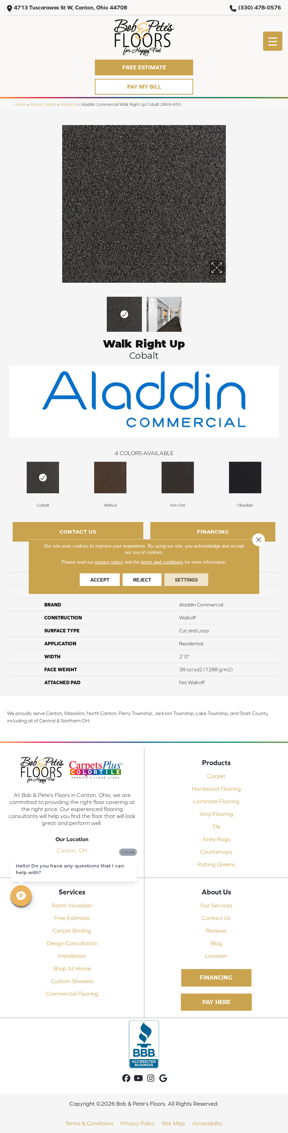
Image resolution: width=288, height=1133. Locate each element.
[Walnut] (110, 477)
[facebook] (126, 1078)
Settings (186, 580)
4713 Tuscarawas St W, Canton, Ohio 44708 (70, 7)
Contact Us (77, 531)
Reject (142, 580)
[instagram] (151, 1078)
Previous (59, 310)
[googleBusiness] (163, 1078)
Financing (213, 531)
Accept (99, 580)
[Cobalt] (43, 477)
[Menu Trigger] (272, 41)
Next (228, 310)
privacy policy (109, 562)
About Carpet (43, 104)
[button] (144, 67)
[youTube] (138, 1078)
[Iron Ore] (177, 477)
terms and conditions (162, 562)
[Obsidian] (245, 477)
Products (68, 104)
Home (20, 104)
